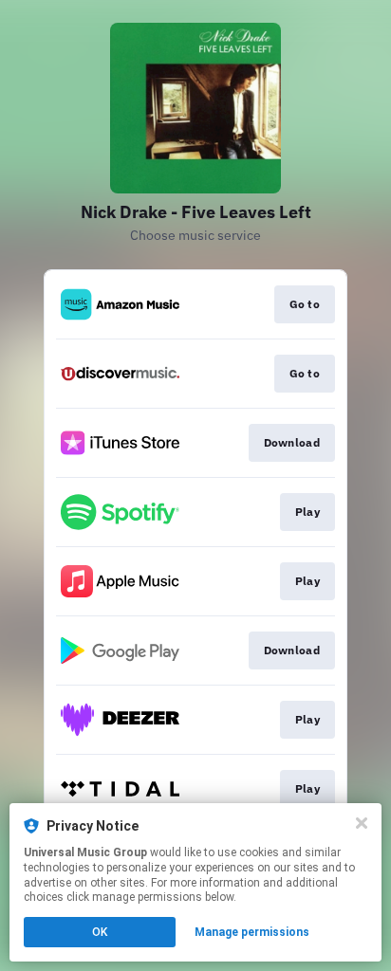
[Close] (361, 823)
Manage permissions (252, 932)
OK (99, 932)
